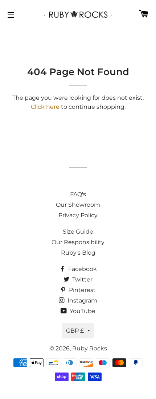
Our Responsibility (78, 242)
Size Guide (78, 231)
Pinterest (81, 290)
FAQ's (78, 194)
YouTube (81, 311)
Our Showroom (78, 204)
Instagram (81, 300)
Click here (45, 106)
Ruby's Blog (78, 252)
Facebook (82, 269)
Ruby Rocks (89, 348)
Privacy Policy (78, 215)
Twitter (82, 279)
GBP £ (75, 330)
